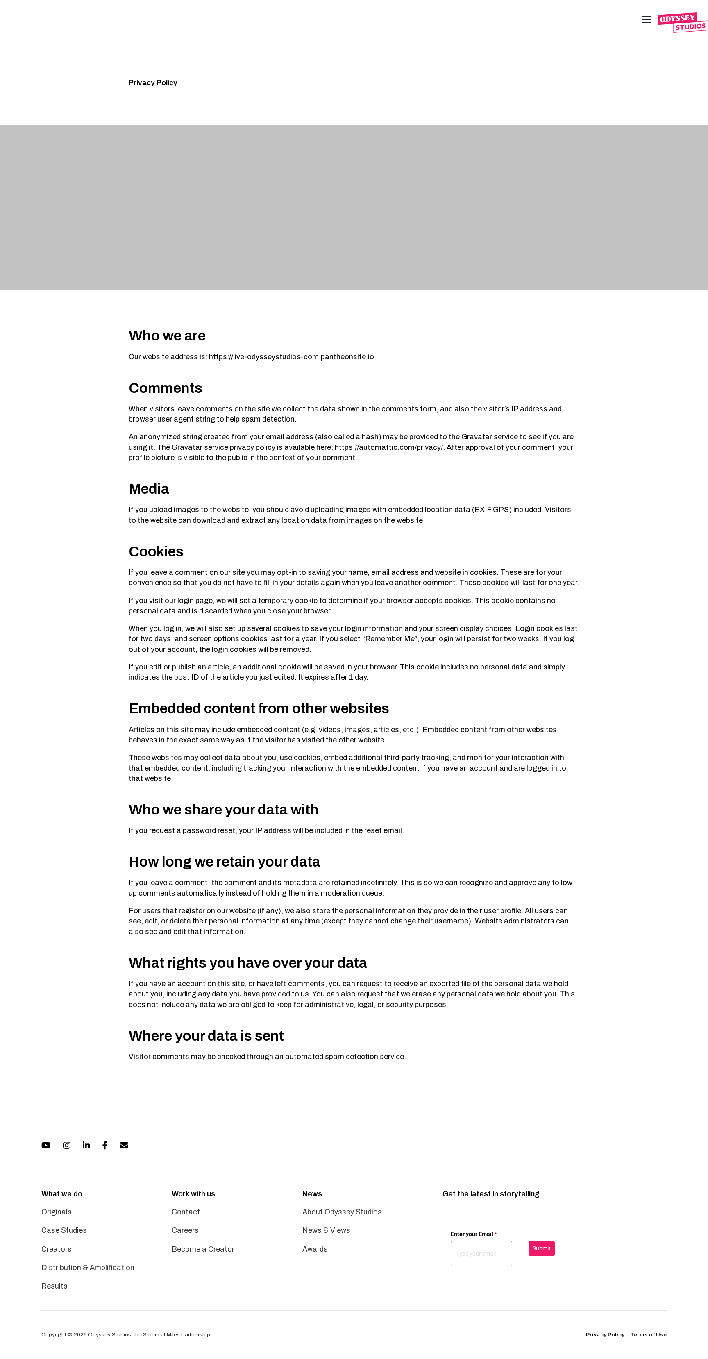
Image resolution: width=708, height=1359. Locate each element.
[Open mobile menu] (646, 19)
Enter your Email (474, 1234)
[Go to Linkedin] (86, 1146)
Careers (185, 1230)
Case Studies (64, 1230)
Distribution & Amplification (87, 1268)
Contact (186, 1212)
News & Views (326, 1230)
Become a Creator (203, 1249)
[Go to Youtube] (46, 1146)
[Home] (683, 22)
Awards (315, 1249)
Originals (56, 1212)
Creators (56, 1249)
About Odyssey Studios (342, 1212)
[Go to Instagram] (66, 1146)
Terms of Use (648, 1335)
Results (54, 1286)
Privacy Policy (605, 1335)
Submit (542, 1248)
